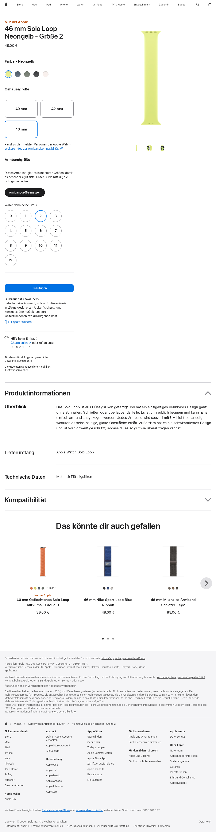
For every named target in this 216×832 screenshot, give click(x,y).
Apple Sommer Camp (99, 752)
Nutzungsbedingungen (80, 826)
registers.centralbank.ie (62, 711)
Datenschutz (177, 736)
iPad (7, 747)
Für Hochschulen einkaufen (145, 761)
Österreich (205, 821)
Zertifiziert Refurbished (100, 763)
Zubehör (10, 779)
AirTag (8, 774)
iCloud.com (52, 750)
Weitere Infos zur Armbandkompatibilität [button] (32, 148)
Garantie (175, 766)
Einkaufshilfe (94, 779)
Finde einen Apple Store (56, 810)
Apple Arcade (54, 781)
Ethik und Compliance (182, 777)
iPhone (9, 752)
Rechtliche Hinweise (145, 826)
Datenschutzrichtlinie (17, 826)
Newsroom (176, 750)
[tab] (136, 149)
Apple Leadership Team (183, 755)
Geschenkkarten (14, 785)
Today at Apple (96, 747)
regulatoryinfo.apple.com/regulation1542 (181, 677)
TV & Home (11, 769)
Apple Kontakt (178, 782)
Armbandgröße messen (24, 192)
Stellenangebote (179, 761)
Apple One (52, 764)
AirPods (9, 763)
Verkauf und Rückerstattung (112, 826)
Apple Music (53, 775)
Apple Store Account (58, 745)
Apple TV (51, 770)
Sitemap (165, 826)
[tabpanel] (151, 80)
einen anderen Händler (89, 810)
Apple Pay (10, 799)
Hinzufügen (39, 288)
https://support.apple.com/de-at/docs (123, 658)
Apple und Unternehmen (143, 736)
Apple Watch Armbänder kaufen (46, 723)
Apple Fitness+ (54, 786)
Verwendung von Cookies (48, 826)
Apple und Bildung (139, 755)
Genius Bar (93, 742)
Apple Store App (96, 758)
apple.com (11, 670)
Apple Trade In (95, 769)
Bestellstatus (94, 774)
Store (8, 736)
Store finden (94, 736)
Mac (7, 742)
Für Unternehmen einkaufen (145, 742)
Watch (18, 723)
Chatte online (21, 342)
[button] (197, 4)
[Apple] (6, 723)
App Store (52, 791)
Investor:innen (178, 772)
